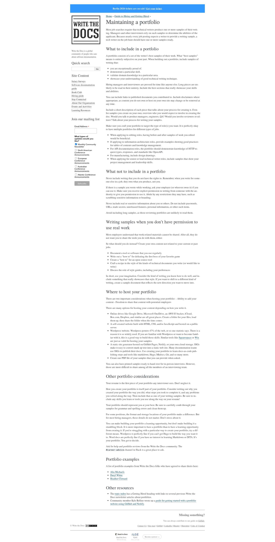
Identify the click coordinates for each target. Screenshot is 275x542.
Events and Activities (82, 106)
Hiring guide (78, 95)
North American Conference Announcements (83, 152)
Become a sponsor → (152, 537)
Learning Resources (81, 110)
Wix (197, 337)
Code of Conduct (198, 525)
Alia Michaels (117, 472)
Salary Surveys (79, 81)
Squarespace (185, 337)
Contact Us (142, 525)
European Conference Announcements (81, 160)
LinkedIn (168, 525)
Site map (151, 525)
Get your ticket (154, 8)
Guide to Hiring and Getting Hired (131, 16)
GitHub (201, 520)
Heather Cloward (118, 478)
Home (109, 16)
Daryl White (116, 475)
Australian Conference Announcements (81, 168)
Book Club (77, 92)
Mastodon (185, 525)
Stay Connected (79, 99)
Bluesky (176, 525)
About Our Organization (83, 103)
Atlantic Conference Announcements (85, 176)
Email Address (81, 126)
